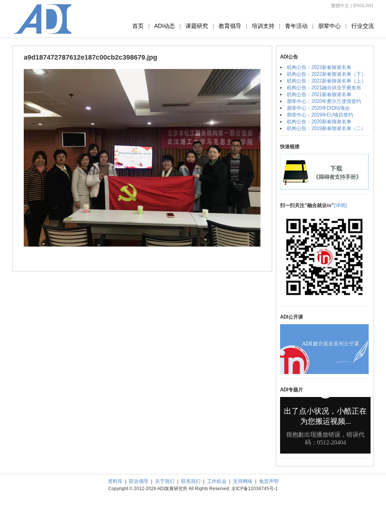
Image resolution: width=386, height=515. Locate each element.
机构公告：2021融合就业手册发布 (324, 87)
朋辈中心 (329, 26)
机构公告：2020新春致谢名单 (319, 121)
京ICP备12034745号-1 (254, 488)
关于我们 (165, 481)
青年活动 (296, 26)
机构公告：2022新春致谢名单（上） (326, 81)
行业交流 (362, 26)
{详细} (340, 205)
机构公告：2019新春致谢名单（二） (326, 128)
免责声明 (269, 481)
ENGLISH (363, 5)
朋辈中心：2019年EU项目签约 (320, 115)
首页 (138, 26)
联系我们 (191, 481)
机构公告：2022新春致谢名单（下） (326, 74)
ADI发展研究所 (42, 19)
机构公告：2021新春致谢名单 (319, 94)
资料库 (115, 481)
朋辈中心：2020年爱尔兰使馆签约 (324, 101)
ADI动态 (164, 26)
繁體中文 (340, 5)
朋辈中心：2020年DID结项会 (318, 108)
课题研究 (196, 26)
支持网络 (243, 481)
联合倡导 (139, 481)
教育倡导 (230, 26)
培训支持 (263, 26)
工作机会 (217, 481)
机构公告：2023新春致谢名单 (319, 67)
